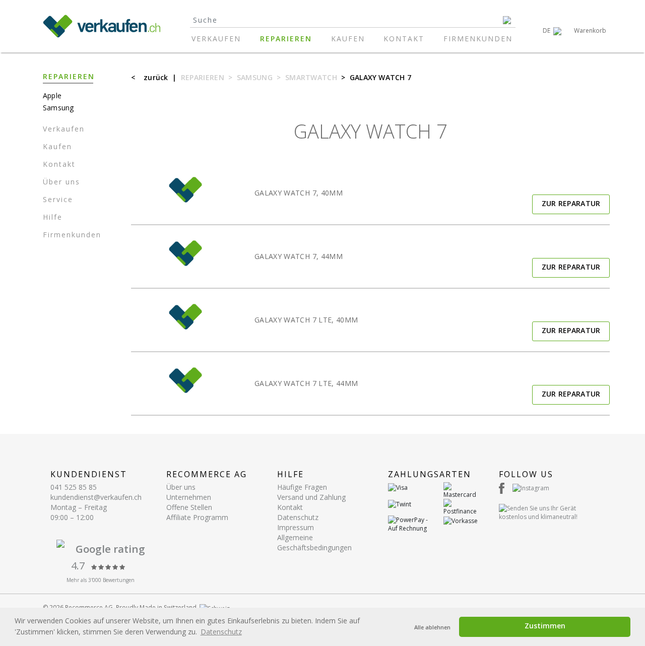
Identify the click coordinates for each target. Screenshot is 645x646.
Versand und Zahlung (311, 497)
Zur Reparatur (571, 203)
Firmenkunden (477, 38)
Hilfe (52, 217)
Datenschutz (297, 517)
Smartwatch (311, 77)
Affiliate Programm (197, 517)
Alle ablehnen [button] (432, 627)
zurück (156, 77)
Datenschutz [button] (221, 631)
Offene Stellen (189, 507)
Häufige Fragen (302, 487)
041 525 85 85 (73, 487)
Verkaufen (216, 38)
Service (58, 199)
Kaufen (348, 38)
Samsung (255, 77)
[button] (552, 30)
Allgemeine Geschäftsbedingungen (314, 542)
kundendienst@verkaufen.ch (96, 497)
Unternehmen (188, 497)
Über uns (61, 181)
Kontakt (403, 38)
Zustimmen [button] (545, 625)
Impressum (295, 527)
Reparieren (286, 38)
